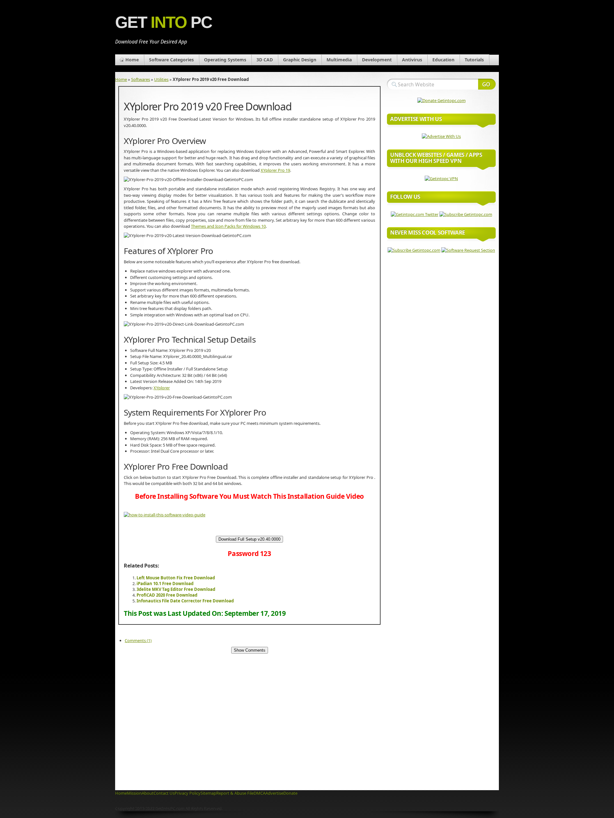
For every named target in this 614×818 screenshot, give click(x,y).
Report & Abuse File (235, 793)
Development (377, 60)
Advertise (274, 793)
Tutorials (474, 60)
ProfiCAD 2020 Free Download (167, 595)
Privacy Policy (188, 793)
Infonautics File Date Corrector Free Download (185, 601)
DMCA (259, 793)
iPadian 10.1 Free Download (165, 583)
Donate (290, 793)
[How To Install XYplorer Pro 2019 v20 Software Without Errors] (164, 515)
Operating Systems (225, 60)
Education (443, 60)
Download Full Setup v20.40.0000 (249, 539)
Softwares (140, 79)
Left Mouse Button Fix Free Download (176, 578)
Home (132, 60)
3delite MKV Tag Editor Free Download (176, 589)
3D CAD (264, 60)
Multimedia (339, 60)
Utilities (161, 79)
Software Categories (171, 60)
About (148, 793)
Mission (134, 793)
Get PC (163, 22)
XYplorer (162, 388)
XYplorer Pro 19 (275, 170)
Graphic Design (299, 60)
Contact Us (164, 793)
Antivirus (412, 60)
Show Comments (249, 650)
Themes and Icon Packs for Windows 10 (228, 226)
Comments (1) (138, 640)
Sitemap (208, 793)
